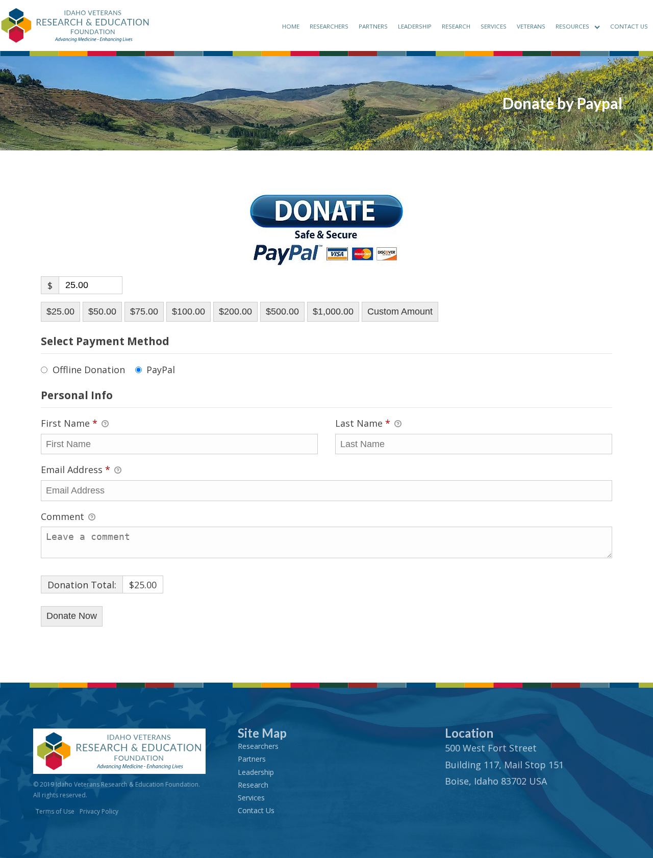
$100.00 (188, 311)
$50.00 (102, 311)
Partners (373, 26)
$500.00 (282, 311)
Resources (572, 26)
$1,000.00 (333, 311)
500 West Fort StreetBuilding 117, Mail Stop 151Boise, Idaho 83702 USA (504, 764)
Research (456, 26)
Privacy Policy (99, 811)
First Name (69, 423)
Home (290, 26)
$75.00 (144, 311)
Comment (64, 516)
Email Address (75, 469)
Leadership (415, 26)
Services (494, 26)
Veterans (531, 26)
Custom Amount (400, 311)
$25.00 (60, 311)
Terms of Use (55, 811)
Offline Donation (89, 369)
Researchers (329, 26)
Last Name (362, 423)
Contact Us (629, 26)
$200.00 (235, 311)
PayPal (160, 369)
